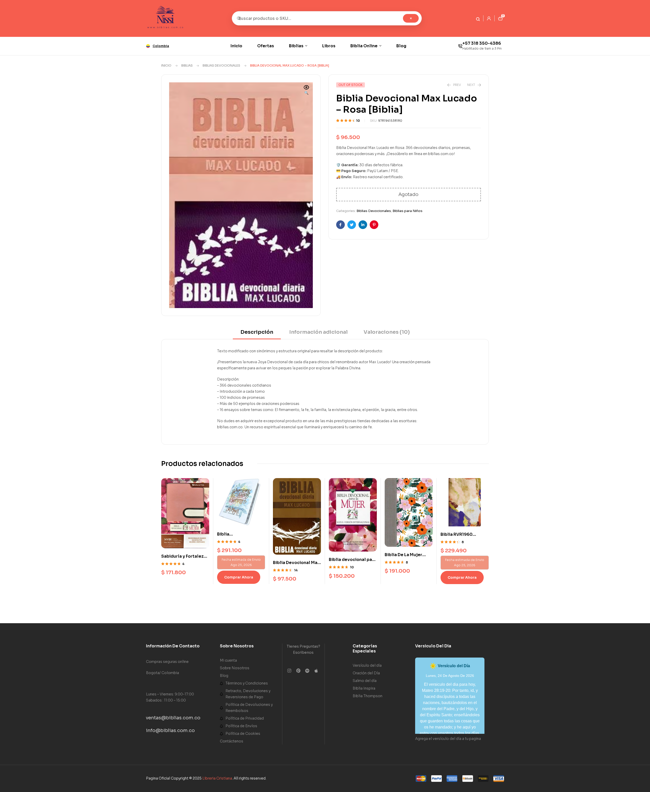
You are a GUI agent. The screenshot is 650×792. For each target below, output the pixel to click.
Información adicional (318, 332)
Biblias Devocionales (221, 65)
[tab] (257, 334)
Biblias (187, 65)
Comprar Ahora (238, 577)
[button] (306, 90)
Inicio (166, 65)
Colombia (161, 46)
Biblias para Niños (407, 211)
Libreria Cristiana (217, 778)
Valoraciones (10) (387, 332)
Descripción (256, 332)
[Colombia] (148, 46)
